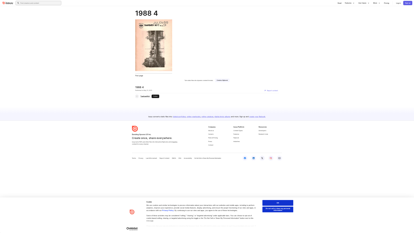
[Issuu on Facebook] (245, 158)
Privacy (141, 158)
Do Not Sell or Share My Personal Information (207, 158)
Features (236, 134)
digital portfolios (179, 117)
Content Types (238, 130)
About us (211, 130)
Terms (134, 158)
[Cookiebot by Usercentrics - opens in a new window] (132, 228)
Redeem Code (263, 134)
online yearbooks (194, 117)
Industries (236, 141)
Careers (211, 134)
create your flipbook (257, 117)
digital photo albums (222, 117)
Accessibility (188, 158)
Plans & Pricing (213, 138)
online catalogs (207, 117)
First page (139, 76)
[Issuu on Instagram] (270, 158)
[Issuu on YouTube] (279, 158)
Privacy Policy (168, 210)
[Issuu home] (8, 3)
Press (210, 141)
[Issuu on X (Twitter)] (262, 158)
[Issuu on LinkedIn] (253, 158)
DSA (180, 158)
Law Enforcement (151, 158)
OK (278, 203)
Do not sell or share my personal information (278, 209)
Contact (210, 145)
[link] (339, 3)
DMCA (174, 158)
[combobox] (40, 3)
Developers (262, 130)
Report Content (164, 158)
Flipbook (236, 138)
